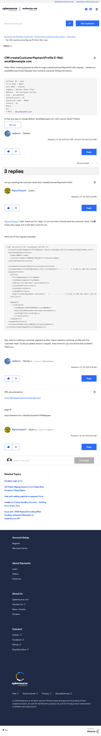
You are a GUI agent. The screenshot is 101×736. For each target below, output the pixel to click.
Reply (89, 152)
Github (15, 644)
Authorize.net (29, 693)
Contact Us (17, 604)
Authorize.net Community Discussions (50, 37)
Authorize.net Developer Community (18, 37)
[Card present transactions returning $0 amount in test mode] (97, 163)
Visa (14, 693)
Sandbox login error (13, 481)
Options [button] (6, 46)
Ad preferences (62, 693)
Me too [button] (12, 125)
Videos (15, 574)
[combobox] (37, 23)
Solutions (16, 579)
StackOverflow (19, 649)
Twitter (15, 635)
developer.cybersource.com (87, 1)
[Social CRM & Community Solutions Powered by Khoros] (93, 731)
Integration (71, 37)
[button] (8, 151)
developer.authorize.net (64, 1)
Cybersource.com (20, 599)
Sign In (90, 9)
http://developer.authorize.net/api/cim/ (22, 398)
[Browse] (95, 9)
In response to (43, 361)
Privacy (45, 693)
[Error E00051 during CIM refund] (93, 163)
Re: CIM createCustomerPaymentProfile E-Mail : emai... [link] (27, 40)
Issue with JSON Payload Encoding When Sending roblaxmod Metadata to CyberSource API (22, 515)
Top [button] (6, 730)
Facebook (16, 640)
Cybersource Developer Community (9, 9)
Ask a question (87, 23)
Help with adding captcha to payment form (23, 496)
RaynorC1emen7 (11, 221)
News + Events (18, 609)
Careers (16, 614)
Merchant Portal (19, 548)
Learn (15, 569)
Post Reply (84, 460)
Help (87, 9)
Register (16, 543)
